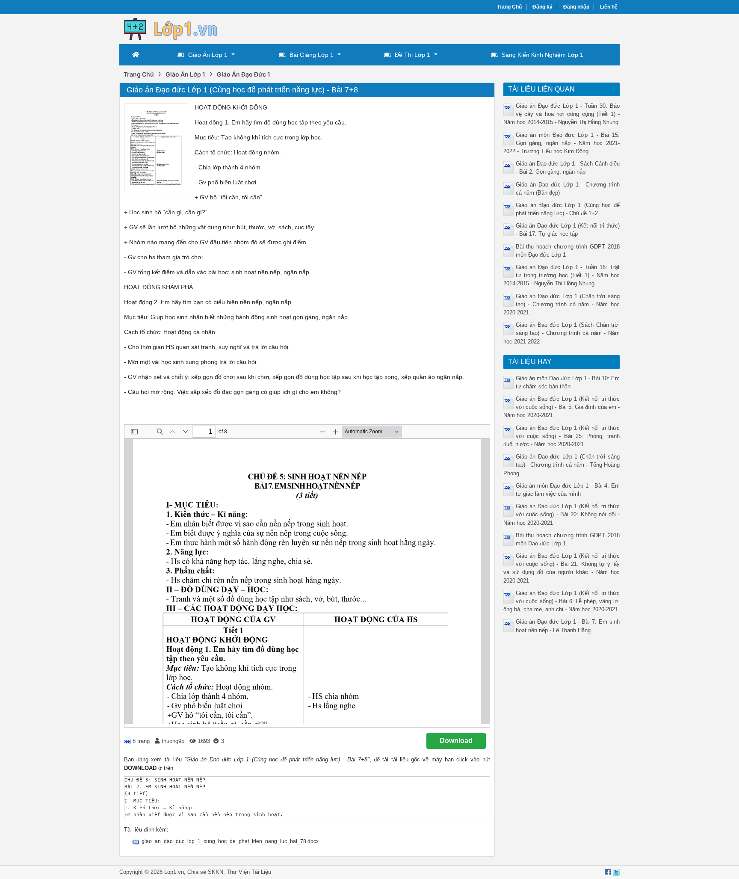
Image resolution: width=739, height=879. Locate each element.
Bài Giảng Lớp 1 (312, 54)
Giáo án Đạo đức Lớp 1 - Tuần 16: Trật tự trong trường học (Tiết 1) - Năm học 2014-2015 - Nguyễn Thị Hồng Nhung (561, 275)
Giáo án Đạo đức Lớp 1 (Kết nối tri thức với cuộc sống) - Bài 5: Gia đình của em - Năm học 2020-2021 (561, 407)
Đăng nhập (576, 7)
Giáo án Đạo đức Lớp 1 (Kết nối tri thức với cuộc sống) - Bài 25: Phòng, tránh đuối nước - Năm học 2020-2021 (561, 436)
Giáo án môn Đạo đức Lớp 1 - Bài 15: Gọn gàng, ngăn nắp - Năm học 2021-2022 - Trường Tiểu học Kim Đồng (561, 143)
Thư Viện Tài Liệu (249, 872)
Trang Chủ (509, 7)
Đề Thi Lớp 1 (412, 54)
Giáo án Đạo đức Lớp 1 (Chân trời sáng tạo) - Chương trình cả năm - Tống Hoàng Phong (561, 464)
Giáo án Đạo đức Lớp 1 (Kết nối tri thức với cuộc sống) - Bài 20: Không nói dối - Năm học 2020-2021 (561, 514)
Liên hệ (609, 7)
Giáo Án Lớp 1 (208, 54)
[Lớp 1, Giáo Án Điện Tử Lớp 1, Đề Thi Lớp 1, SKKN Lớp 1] (177, 28)
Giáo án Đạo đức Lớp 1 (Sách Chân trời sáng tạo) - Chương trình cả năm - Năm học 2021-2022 (561, 333)
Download (456, 740)
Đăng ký (542, 7)
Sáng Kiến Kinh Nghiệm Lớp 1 (542, 54)
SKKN (215, 872)
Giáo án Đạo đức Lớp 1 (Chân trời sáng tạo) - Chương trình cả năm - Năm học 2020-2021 (561, 304)
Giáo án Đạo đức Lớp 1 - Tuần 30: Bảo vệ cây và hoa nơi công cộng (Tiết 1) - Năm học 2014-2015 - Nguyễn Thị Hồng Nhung (561, 114)
